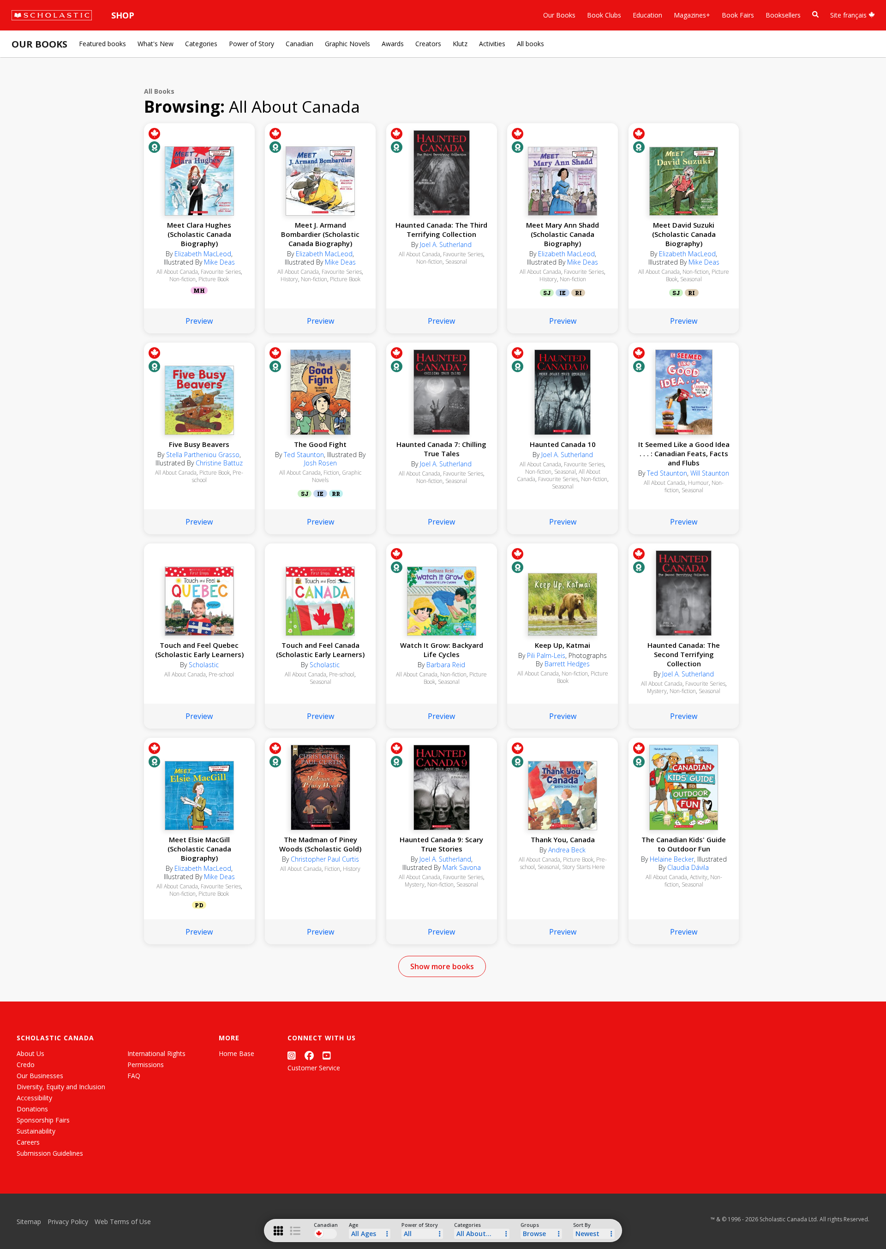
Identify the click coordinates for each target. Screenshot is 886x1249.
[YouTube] (327, 1055)
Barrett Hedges (567, 663)
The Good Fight (320, 444)
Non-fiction (182, 279)
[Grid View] (278, 1230)
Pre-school (221, 674)
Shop (122, 15)
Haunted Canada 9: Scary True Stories (441, 844)
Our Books (559, 15)
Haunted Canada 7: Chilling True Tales (441, 449)
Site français (849, 15)
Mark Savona (462, 867)
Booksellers (783, 15)
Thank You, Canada (563, 839)
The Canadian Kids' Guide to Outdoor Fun (683, 844)
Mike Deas (219, 262)
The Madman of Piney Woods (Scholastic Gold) (320, 844)
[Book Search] (815, 14)
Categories (201, 43)
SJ (547, 292)
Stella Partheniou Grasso (202, 454)
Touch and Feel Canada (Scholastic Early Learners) (320, 649)
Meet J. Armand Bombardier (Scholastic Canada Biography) (320, 234)
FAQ (133, 1075)
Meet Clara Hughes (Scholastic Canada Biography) (199, 234)
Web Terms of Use (123, 1221)
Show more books (442, 966)
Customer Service (313, 1067)
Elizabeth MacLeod (202, 253)
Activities (492, 43)
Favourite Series (221, 272)
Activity (698, 877)
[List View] (295, 1230)
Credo (26, 1064)
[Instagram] (291, 1055)
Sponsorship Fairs (43, 1120)
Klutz (460, 43)
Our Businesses (40, 1075)
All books (530, 43)
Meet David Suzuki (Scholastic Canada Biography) (684, 234)
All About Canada (177, 272)
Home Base (236, 1053)
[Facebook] (309, 1055)
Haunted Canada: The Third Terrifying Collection (441, 229)
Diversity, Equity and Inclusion (61, 1086)
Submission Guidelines (50, 1153)
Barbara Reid (445, 664)
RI (578, 292)
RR (336, 493)
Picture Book (213, 279)
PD (199, 905)
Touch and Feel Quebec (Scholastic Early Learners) (199, 649)
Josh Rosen (320, 463)
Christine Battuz (219, 463)
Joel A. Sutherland (446, 244)
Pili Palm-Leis (546, 655)
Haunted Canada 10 (563, 444)
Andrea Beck (567, 849)
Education (647, 15)
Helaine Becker (672, 859)
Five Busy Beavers (199, 444)
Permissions (145, 1064)
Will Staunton (709, 473)
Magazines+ (692, 15)
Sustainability (36, 1131)
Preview (199, 321)
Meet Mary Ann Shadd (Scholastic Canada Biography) (562, 234)
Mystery (657, 691)
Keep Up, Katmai (562, 645)
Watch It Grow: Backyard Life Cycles (441, 649)
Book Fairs (738, 15)
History (289, 279)
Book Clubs (604, 15)
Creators (428, 43)
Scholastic (204, 664)
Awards (393, 43)
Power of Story (251, 43)
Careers (28, 1142)
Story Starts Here (583, 867)
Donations (32, 1108)
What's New (156, 43)
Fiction (331, 473)
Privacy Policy (68, 1221)
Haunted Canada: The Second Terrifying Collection (683, 654)
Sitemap (29, 1221)
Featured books (102, 43)
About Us (30, 1053)
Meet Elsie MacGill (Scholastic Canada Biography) (199, 849)
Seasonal (456, 261)
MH (199, 290)
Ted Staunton (304, 454)
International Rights (156, 1053)
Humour (698, 483)
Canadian (299, 43)
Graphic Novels (347, 43)
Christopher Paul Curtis (325, 859)
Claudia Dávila (688, 867)
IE (562, 292)
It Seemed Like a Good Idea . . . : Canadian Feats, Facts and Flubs (684, 453)
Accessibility (34, 1097)
